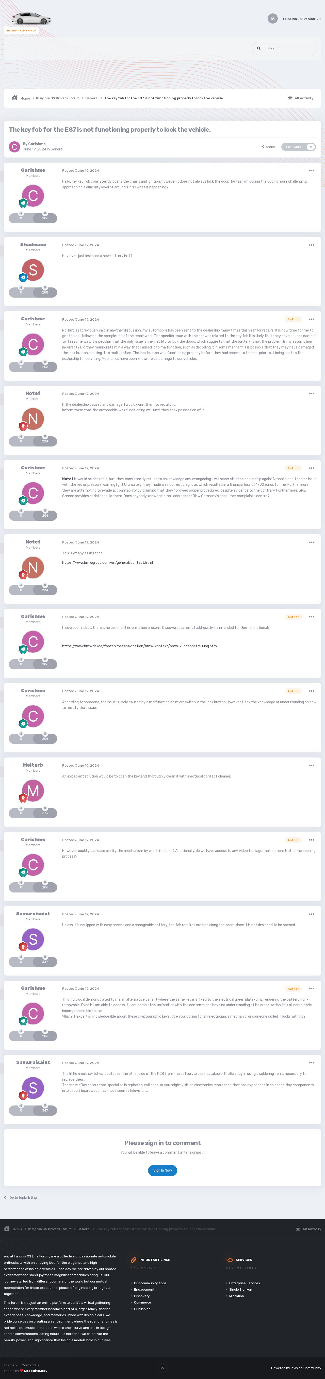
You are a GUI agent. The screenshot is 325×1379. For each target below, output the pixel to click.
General (57, 149)
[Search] (259, 48)
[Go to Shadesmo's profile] (33, 270)
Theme (9, 1365)
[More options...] (311, 171)
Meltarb (33, 765)
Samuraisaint (33, 914)
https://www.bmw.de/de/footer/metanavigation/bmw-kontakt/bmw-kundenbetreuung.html (140, 646)
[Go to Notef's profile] (33, 418)
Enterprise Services (244, 1283)
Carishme (37, 144)
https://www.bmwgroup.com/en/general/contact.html (107, 562)
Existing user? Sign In (301, 19)
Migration (236, 1296)
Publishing (142, 1309)
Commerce (142, 1302)
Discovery (142, 1296)
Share (269, 147)
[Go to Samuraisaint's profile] (33, 939)
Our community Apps (150, 1283)
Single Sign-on (240, 1289)
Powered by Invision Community (296, 1368)
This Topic (303, 48)
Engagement (144, 1289)
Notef (33, 393)
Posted (80, 170)
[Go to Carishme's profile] (14, 146)
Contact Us (30, 1365)
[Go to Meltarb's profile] (33, 790)
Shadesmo (33, 244)
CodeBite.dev (35, 1371)
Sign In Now (162, 1170)
